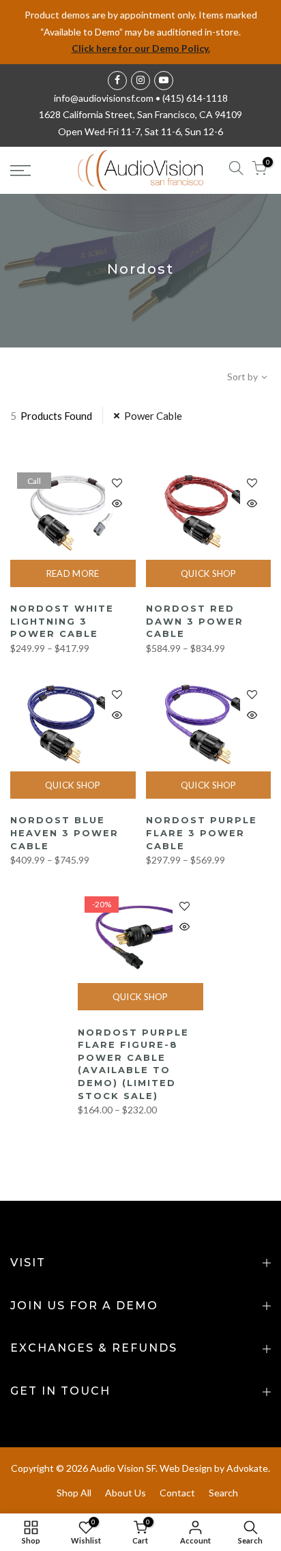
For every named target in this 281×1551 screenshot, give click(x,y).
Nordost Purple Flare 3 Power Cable (201, 832)
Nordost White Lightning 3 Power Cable (62, 621)
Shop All (74, 1492)
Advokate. (248, 1468)
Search (223, 1492)
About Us (125, 1492)
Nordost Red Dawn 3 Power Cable (194, 621)
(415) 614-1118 (195, 98)
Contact (177, 1492)
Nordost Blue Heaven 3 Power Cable (64, 832)
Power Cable (153, 416)
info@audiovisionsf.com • (108, 98)
